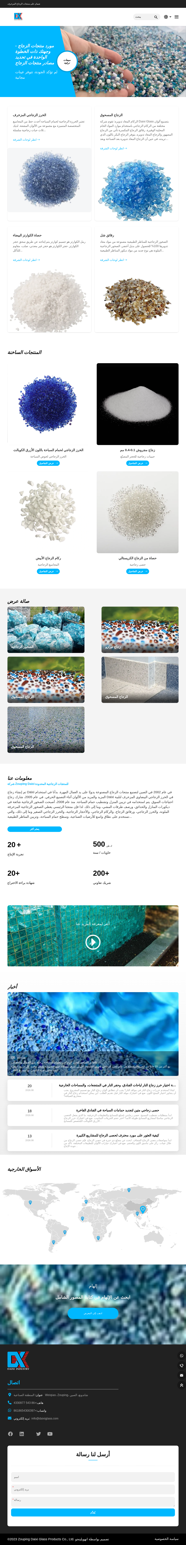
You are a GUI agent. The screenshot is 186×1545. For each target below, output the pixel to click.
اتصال (13, 1382)
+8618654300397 (30, 1410)
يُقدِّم (92, 1512)
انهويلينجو (81, 1539)
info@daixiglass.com (36, 1418)
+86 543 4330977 (28, 1402)
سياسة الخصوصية (167, 1539)
